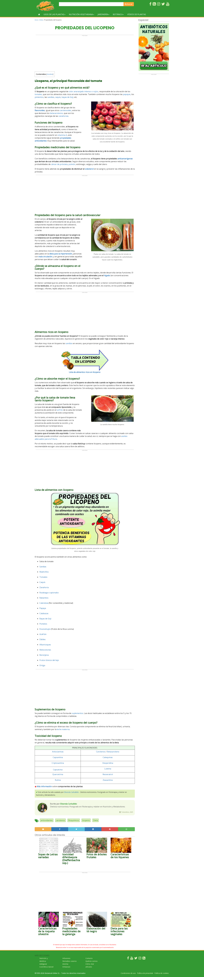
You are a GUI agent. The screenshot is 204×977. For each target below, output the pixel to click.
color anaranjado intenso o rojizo (83, 91)
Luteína (107, 768)
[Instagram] (139, 959)
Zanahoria (44, 587)
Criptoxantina (58, 763)
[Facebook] (128, 959)
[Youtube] (131, 959)
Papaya (42, 608)
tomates (38, 94)
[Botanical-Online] (45, 6)
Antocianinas (58, 751)
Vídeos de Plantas (136, 14)
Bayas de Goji (45, 618)
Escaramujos (45, 629)
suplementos (77, 713)
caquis (58, 97)
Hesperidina (107, 763)
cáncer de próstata (59, 164)
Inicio (36, 20)
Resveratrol (108, 774)
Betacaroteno (113, 751)
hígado (107, 275)
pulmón (71, 164)
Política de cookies (161, 973)
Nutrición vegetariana (81, 14)
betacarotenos (56, 113)
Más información (44, 786)
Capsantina (58, 757)
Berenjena (44, 655)
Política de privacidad (145, 973)
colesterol (89, 169)
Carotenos (100, 751)
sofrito (60, 410)
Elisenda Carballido (71, 792)
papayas (126, 94)
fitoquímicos (73, 820)
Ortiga (42, 665)
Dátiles (42, 639)
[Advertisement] (85, 52)
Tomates (43, 577)
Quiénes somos (91, 961)
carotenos (60, 820)
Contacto (89, 958)
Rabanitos (43, 598)
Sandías (42, 566)
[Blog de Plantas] (143, 959)
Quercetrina (57, 774)
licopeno (86, 820)
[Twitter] (135, 959)
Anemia (65, 964)
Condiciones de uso (128, 973)
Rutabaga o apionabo (49, 592)
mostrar (50, 74)
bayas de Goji (67, 97)
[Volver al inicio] (39, 14)
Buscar (129, 4)
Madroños (44, 572)
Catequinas (108, 757)
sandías (50, 97)
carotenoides (65, 110)
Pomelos (43, 624)
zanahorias (63, 116)
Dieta (41, 20)
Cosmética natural (46, 967)
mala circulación (45, 256)
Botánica (118, 14)
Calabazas (43, 613)
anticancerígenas (125, 158)
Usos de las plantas (54, 14)
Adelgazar (43, 964)
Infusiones (66, 958)
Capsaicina (57, 769)
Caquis (42, 582)
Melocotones (45, 649)
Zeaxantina (108, 780)
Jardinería (103, 14)
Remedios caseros (69, 961)
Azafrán (42, 634)
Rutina (58, 780)
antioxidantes (47, 820)
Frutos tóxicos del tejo (49, 660)
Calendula (43, 603)
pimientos (39, 97)
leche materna (63, 729)
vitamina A (62, 135)
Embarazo (66, 967)
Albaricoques (45, 644)
